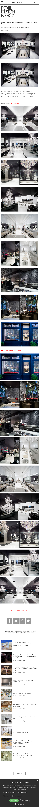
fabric (20, 631)
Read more (23, 789)
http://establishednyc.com (11, 350)
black (8, 631)
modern (33, 631)
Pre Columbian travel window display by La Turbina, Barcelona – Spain (25, 668)
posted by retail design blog (10, 27)
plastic (24, 633)
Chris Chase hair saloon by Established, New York (19, 23)
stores (28, 633)
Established (15, 103)
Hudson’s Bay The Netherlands (24, 730)
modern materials (10, 633)
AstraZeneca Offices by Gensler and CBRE (24, 705)
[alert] (19, 793)
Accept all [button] (14, 800)
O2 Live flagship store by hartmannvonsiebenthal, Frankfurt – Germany (22, 644)
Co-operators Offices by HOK (23, 693)
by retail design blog (19, 660)
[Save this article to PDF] (28, 621)
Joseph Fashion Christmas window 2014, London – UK (22, 754)
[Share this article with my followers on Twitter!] (16, 621)
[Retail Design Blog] (19, 12)
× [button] (37, 780)
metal (28, 631)
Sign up (19, 2)
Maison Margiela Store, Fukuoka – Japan (25, 717)
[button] (3, 792)
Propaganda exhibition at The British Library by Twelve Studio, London (25, 656)
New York (18, 633)
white (32, 633)
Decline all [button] (25, 800)
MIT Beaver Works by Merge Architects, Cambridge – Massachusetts (23, 742)
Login (13, 2)
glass (24, 631)
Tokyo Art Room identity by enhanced (23, 680)
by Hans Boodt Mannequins (21, 732)
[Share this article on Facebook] (9, 621)
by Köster (16, 648)
